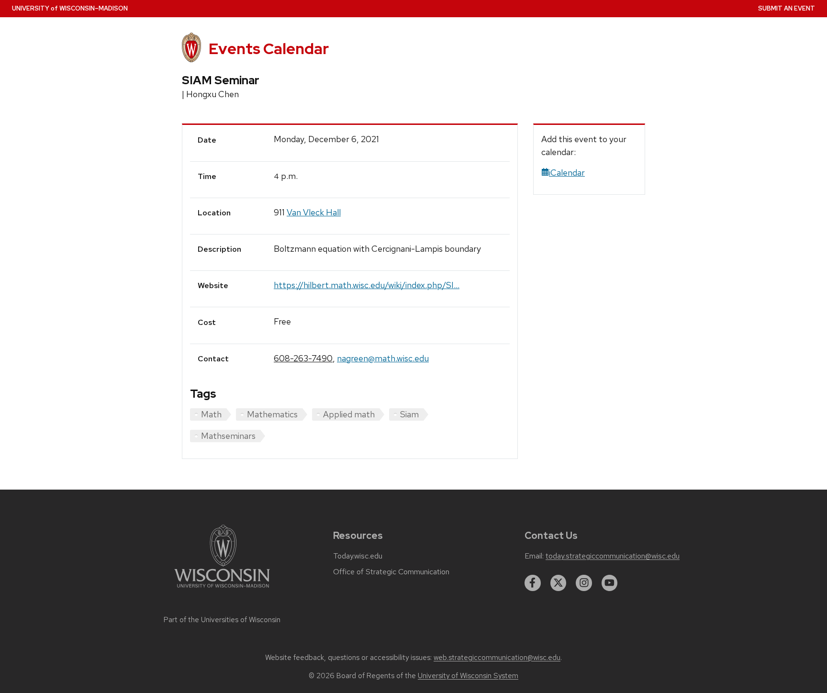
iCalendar (567, 172)
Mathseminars (228, 435)
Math (211, 414)
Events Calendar (269, 48)
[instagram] (584, 583)
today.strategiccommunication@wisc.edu (613, 556)
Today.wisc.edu (357, 556)
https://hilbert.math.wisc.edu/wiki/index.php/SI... (366, 285)
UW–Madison (70, 8)
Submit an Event (786, 8)
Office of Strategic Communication (391, 572)
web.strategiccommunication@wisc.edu (497, 657)
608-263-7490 (303, 358)
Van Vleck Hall (314, 212)
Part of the (222, 620)
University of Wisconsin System (468, 676)
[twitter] (558, 583)
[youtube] (610, 583)
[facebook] (533, 583)
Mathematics (272, 414)
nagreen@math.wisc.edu (383, 358)
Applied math (349, 414)
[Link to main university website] (222, 589)
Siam (409, 414)
